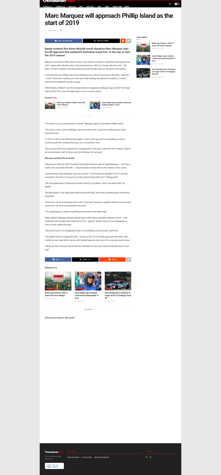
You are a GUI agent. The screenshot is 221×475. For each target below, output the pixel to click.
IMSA (107, 7)
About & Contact (73, 457)
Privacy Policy (86, 457)
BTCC (108, 288)
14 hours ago (62, 107)
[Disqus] (88, 349)
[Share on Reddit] (123, 41)
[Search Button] (170, 3)
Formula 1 (47, 7)
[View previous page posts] (86, 115)
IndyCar (72, 7)
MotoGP (90, 7)
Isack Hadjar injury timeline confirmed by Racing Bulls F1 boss (87, 295)
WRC (81, 7)
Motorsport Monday (102, 457)
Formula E (60, 7)
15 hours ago (110, 301)
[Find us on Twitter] (150, 457)
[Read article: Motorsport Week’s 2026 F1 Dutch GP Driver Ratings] (50, 105)
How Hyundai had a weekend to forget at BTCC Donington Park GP (118, 295)
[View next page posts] (90, 115)
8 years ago (52, 30)
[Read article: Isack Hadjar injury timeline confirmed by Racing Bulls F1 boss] (95, 105)
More (126, 7)
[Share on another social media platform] (128, 41)
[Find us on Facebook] (146, 457)
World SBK (117, 7)
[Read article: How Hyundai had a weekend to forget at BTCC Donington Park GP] (118, 281)
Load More (88, 309)
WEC (99, 7)
